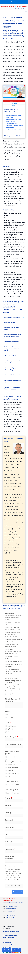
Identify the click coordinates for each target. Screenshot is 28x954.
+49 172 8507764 (10, 917)
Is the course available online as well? (12, 381)
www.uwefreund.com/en (11, 906)
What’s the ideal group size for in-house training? (12, 369)
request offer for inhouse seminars (11, 931)
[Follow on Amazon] (16, 952)
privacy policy (11, 937)
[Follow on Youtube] (20, 952)
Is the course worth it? (10, 356)
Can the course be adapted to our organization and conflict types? (12, 348)
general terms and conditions (10, 935)
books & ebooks (7, 942)
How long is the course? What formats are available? (12, 388)
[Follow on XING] (7, 952)
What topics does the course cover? (11, 328)
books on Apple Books (8, 945)
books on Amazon (7, 947)
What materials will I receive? (12, 375)
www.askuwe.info (11, 911)
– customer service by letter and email (15, 125)
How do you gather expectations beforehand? (13, 362)
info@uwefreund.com (11, 908)
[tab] (14, 101)
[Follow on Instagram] (13, 952)
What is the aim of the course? (12, 317)
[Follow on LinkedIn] (4, 952)
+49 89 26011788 (9, 1)
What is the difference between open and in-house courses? (12, 335)
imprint (4, 937)
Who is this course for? (10, 322)
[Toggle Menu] (26, 11)
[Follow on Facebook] (10, 952)
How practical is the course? (11, 341)
